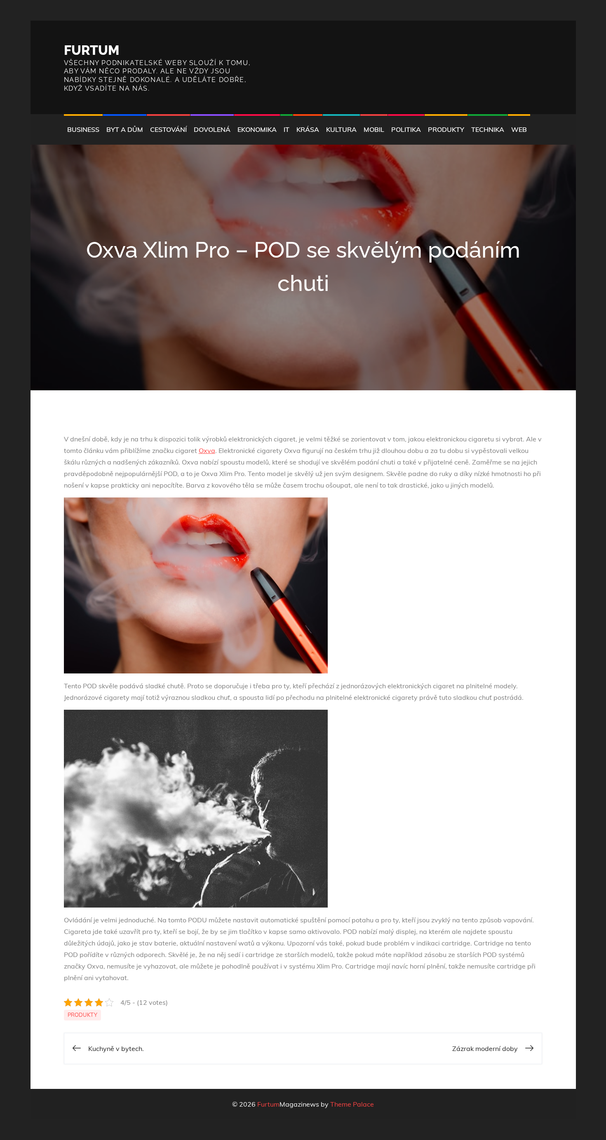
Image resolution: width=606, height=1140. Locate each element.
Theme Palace (352, 1104)
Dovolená (212, 129)
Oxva (207, 450)
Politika (406, 129)
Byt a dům (124, 129)
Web (519, 129)
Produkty (446, 129)
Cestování (168, 129)
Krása (307, 129)
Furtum (92, 50)
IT (286, 129)
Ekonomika (257, 129)
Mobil (374, 129)
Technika (487, 129)
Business (83, 129)
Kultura (341, 129)
